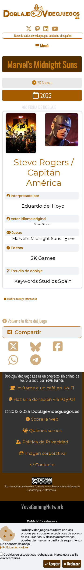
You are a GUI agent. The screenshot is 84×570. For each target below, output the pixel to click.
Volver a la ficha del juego (27, 321)
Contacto (44, 464)
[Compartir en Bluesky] (35, 346)
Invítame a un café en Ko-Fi (44, 388)
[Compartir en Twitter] (13, 346)
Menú (44, 45)
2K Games (44, 82)
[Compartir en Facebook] (57, 346)
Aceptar (54, 564)
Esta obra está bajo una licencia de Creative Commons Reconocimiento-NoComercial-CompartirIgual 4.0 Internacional (42, 488)
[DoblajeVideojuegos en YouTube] (55, 29)
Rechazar (73, 564)
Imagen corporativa (44, 453)
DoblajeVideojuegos (42, 522)
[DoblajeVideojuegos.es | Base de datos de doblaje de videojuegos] (42, 11)
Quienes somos (45, 430)
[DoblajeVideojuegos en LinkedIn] (46, 29)
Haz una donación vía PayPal (43, 399)
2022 (45, 95)
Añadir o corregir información (21, 299)
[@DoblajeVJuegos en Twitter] (28, 29)
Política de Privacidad (44, 442)
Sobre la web (44, 419)
